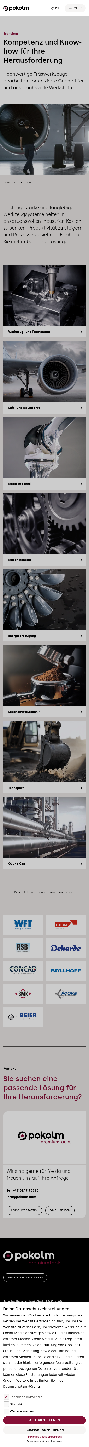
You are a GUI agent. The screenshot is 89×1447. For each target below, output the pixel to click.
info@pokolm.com (21, 1197)
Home (7, 182)
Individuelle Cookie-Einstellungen (45, 1437)
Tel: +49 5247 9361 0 (23, 1190)
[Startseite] (16, 8)
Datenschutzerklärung (38, 1441)
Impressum (56, 1441)
